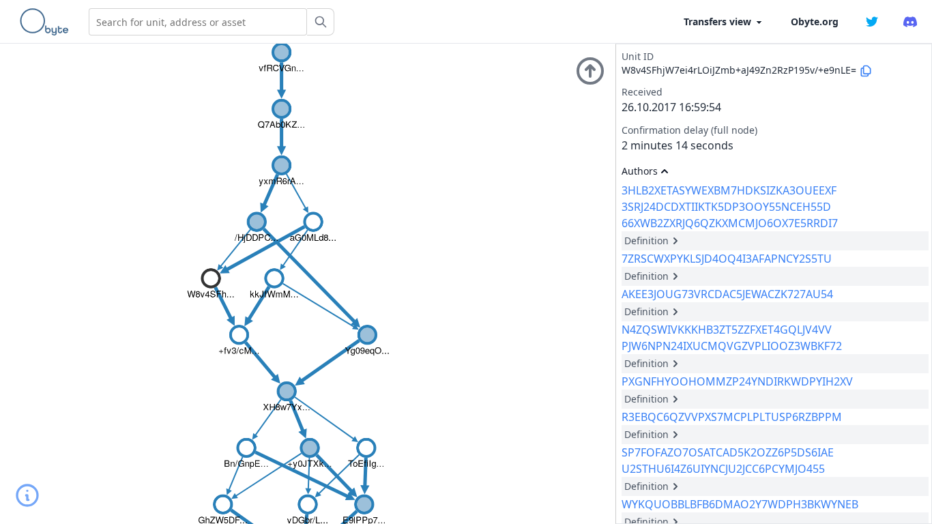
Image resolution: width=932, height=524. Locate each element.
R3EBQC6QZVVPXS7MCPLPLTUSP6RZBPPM (732, 416)
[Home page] (47, 21)
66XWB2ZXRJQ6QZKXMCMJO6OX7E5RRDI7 (730, 223)
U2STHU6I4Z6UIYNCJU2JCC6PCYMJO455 (723, 468)
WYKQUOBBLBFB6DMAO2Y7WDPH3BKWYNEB (740, 504)
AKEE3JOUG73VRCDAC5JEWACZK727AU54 (727, 294)
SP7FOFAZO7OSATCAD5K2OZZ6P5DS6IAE (728, 452)
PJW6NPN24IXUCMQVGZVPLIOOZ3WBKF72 (732, 345)
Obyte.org (815, 21)
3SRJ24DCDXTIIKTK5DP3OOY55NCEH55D (726, 206)
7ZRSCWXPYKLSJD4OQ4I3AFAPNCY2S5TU (727, 258)
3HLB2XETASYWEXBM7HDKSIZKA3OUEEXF (729, 190)
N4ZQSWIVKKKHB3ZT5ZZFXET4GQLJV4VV (727, 329)
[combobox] (198, 21)
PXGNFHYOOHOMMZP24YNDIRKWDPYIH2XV (737, 381)
